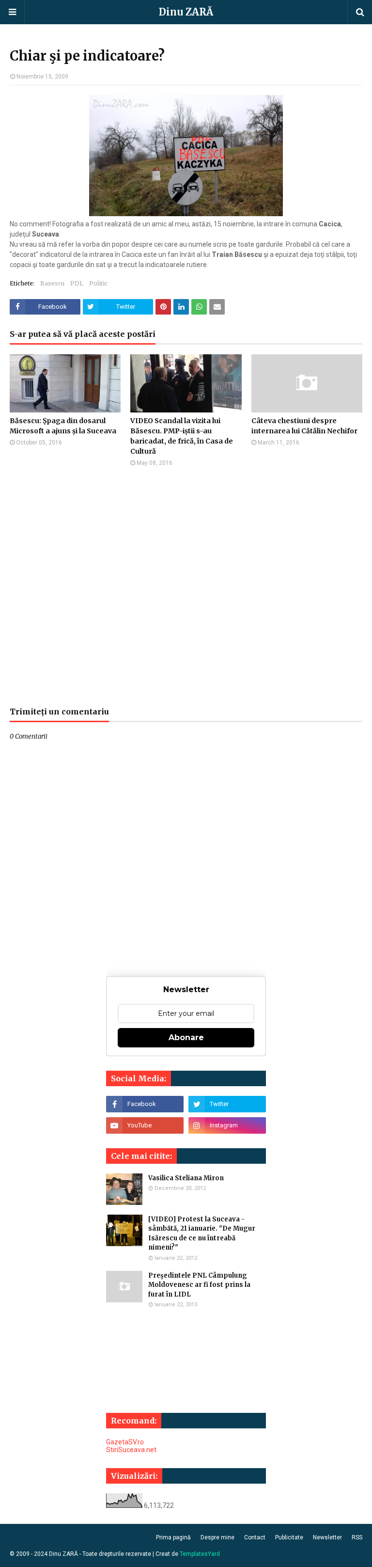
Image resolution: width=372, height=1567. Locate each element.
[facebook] (145, 1104)
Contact (254, 1537)
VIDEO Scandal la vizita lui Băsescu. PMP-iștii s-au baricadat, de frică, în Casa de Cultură (181, 436)
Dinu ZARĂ (186, 12)
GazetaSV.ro (125, 1442)
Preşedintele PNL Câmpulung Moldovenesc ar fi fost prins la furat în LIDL (199, 1284)
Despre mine (217, 1537)
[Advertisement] (186, 586)
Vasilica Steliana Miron (186, 1178)
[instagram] (227, 1125)
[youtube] (145, 1125)
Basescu (52, 283)
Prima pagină (173, 1537)
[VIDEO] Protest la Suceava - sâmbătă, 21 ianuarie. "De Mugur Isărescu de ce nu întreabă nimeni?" (201, 1233)
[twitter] (227, 1104)
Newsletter (327, 1537)
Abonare (186, 1037)
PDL (76, 283)
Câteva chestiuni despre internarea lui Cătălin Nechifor (304, 425)
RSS (357, 1537)
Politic (98, 283)
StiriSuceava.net (131, 1450)
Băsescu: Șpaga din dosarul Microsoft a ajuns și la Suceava (63, 425)
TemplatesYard (200, 1554)
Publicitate (289, 1537)
